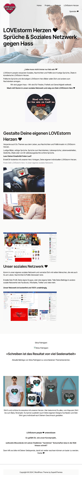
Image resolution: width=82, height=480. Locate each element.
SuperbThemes (56, 472)
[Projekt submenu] (51, 5)
